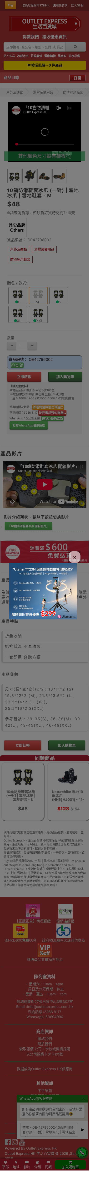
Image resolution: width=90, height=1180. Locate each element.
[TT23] (43, 590)
